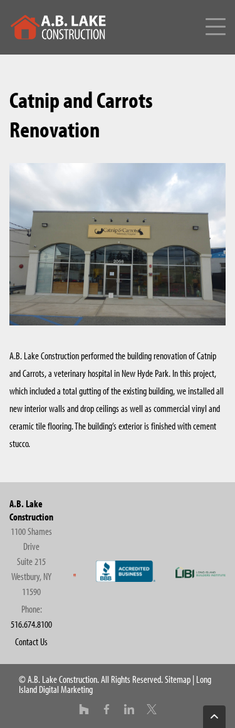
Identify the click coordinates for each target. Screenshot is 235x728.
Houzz (84, 709)
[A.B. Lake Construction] (59, 39)
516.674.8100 (31, 624)
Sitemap (178, 679)
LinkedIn (129, 709)
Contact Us (31, 641)
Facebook (106, 709)
